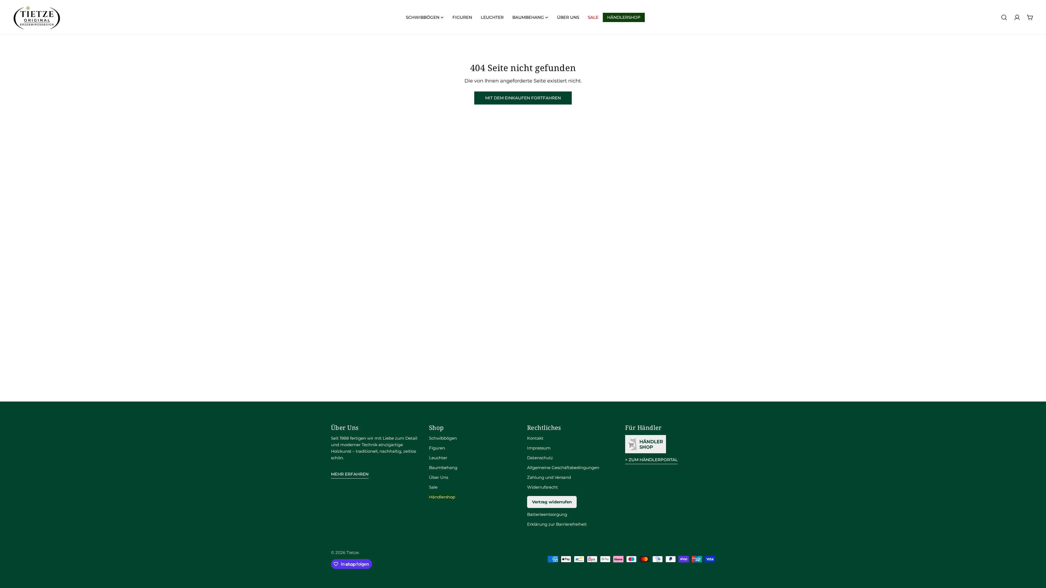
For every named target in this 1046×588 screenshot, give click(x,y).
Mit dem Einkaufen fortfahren (523, 97)
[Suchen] (1004, 17)
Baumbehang (443, 467)
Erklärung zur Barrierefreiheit (557, 524)
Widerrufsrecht (542, 487)
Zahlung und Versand (549, 477)
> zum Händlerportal (651, 459)
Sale (433, 487)
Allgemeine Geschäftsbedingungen (563, 467)
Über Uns (438, 477)
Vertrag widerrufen (552, 501)
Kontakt (535, 438)
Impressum (539, 448)
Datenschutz (540, 457)
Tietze (352, 552)
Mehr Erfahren (350, 474)
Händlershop (442, 497)
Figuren (437, 448)
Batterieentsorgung (547, 514)
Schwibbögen (443, 438)
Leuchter (438, 457)
